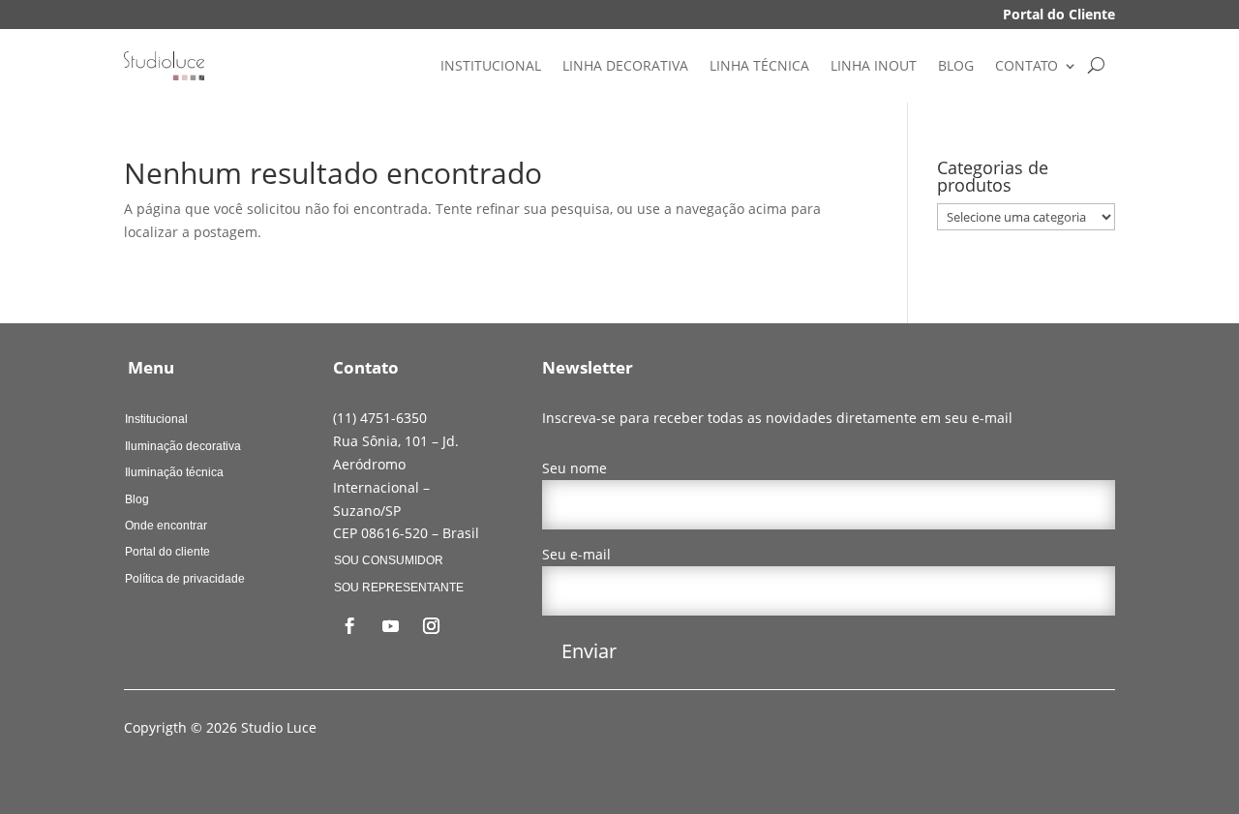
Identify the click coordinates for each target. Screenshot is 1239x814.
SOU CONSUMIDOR (388, 560)
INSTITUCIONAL (490, 65)
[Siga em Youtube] (390, 626)
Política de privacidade (185, 579)
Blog (137, 499)
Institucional (156, 419)
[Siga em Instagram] (430, 626)
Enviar (589, 651)
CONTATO (1026, 65)
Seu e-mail (576, 554)
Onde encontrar (166, 525)
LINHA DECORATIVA (625, 65)
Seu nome (574, 468)
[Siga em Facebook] (349, 626)
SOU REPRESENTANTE (399, 587)
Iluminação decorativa (183, 446)
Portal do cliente (167, 551)
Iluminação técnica (174, 472)
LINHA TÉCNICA (759, 65)
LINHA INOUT (874, 65)
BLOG (956, 65)
